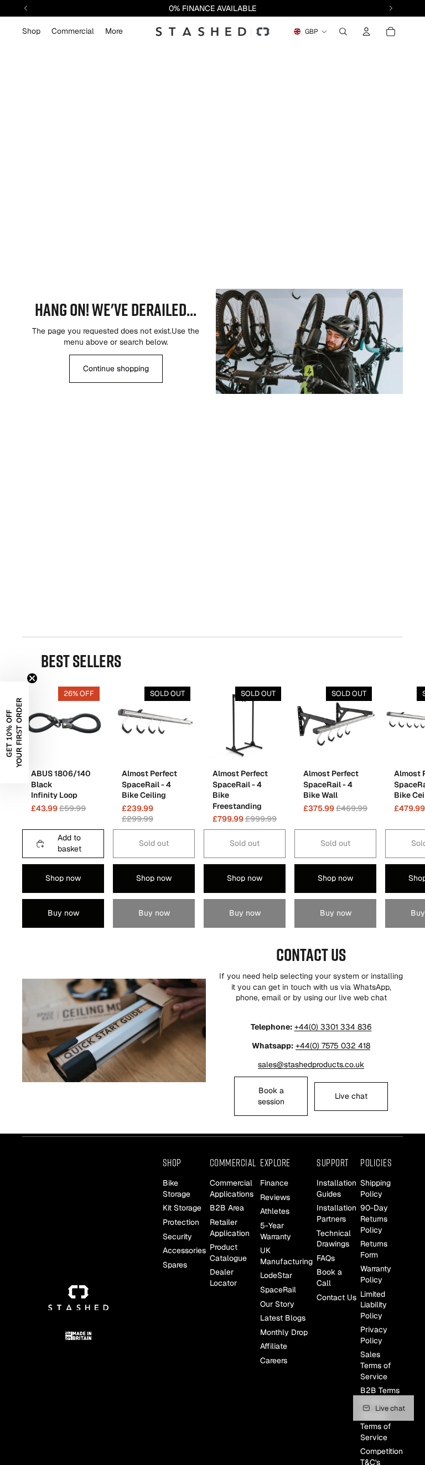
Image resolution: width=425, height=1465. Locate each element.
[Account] (366, 31)
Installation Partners (336, 1213)
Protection (181, 1222)
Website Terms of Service (375, 1426)
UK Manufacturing (286, 1255)
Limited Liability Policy (373, 1304)
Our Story (277, 1303)
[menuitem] (114, 31)
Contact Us (336, 1297)
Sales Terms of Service (375, 1365)
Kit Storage (182, 1208)
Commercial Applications (231, 1188)
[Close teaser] (32, 678)
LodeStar (276, 1275)
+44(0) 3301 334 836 (333, 1027)
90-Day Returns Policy (374, 1218)
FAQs (326, 1258)
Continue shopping (116, 368)
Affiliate (273, 1346)
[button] (14, 732)
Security (177, 1236)
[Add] (87, 747)
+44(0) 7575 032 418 (333, 1046)
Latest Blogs (282, 1318)
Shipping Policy (375, 1188)
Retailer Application (230, 1227)
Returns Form (373, 1249)
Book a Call (329, 1277)
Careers (273, 1360)
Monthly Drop (284, 1332)
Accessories (184, 1250)
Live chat (351, 1096)
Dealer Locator (223, 1277)
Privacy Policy (373, 1334)
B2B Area (227, 1208)
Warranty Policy (375, 1274)
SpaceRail (278, 1290)
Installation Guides (336, 1188)
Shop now (63, 878)
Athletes (274, 1211)
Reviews (275, 1197)
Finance (274, 1183)
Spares (175, 1265)
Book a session (271, 1095)
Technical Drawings (334, 1238)
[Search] (343, 31)
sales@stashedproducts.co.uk (311, 1064)
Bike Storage (176, 1188)
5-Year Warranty (275, 1230)
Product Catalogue (228, 1252)
